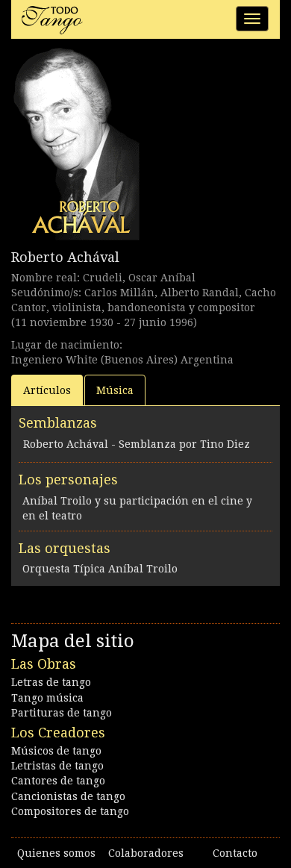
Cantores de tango (58, 781)
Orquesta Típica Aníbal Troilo (100, 569)
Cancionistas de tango (68, 796)
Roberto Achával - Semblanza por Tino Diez (136, 444)
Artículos (47, 390)
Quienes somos (56, 853)
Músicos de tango (56, 751)
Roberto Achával (65, 257)
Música (115, 390)
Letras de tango (51, 682)
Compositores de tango (70, 811)
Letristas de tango (57, 766)
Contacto (235, 853)
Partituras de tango (61, 713)
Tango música (47, 698)
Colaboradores (146, 853)
